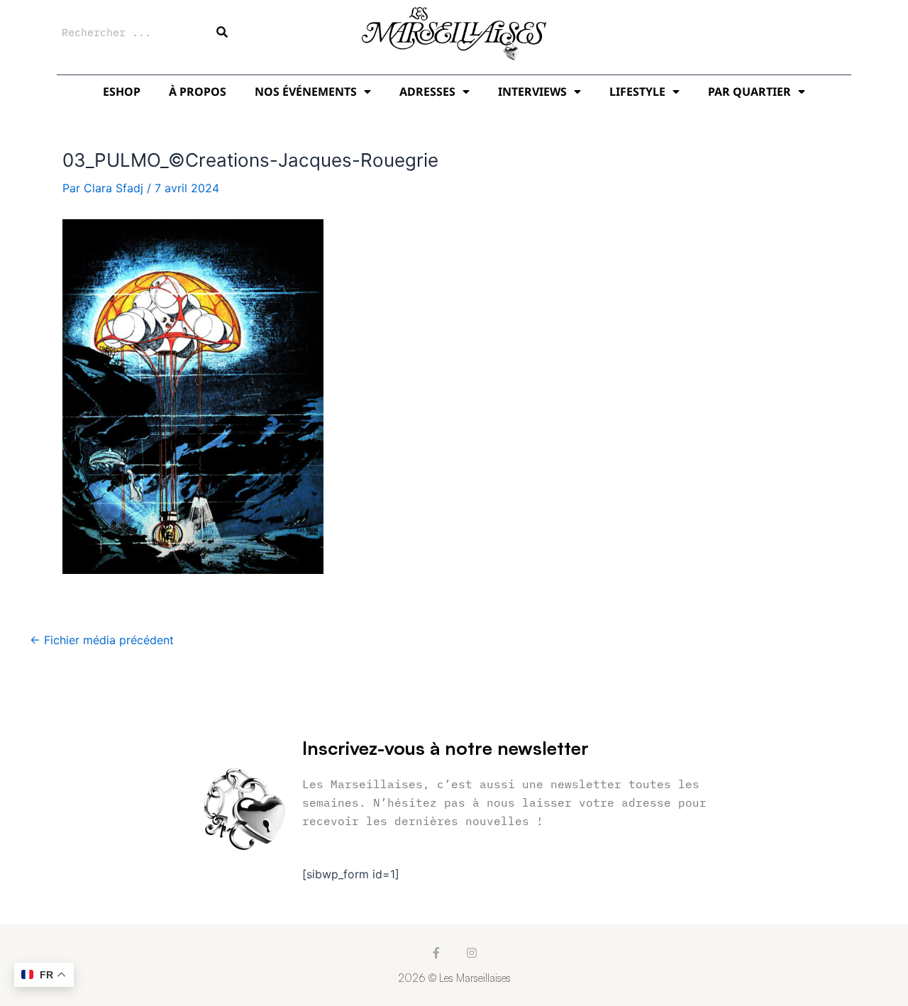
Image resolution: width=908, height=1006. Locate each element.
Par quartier (749, 91)
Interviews (532, 91)
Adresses (427, 91)
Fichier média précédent (102, 640)
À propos (197, 91)
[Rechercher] (222, 32)
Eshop (121, 91)
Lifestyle (637, 91)
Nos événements (306, 91)
